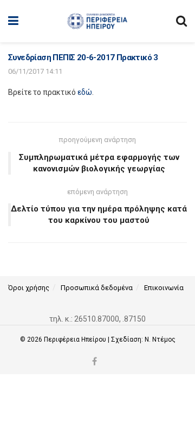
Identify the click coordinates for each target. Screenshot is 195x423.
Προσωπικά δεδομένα (97, 288)
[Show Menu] (13, 21)
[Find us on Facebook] (94, 362)
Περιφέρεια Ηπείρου (76, 339)
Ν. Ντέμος (160, 339)
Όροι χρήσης (28, 288)
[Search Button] (181, 21)
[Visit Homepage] (97, 21)
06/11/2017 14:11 (35, 71)
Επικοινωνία (164, 288)
